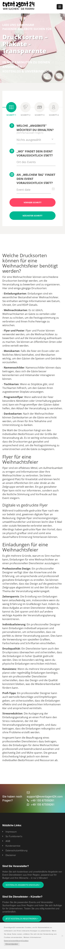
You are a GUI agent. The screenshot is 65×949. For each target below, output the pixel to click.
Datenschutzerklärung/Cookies (16, 940)
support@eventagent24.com (45, 796)
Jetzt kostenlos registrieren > (22, 918)
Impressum (11, 831)
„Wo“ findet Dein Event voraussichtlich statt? (35, 153)
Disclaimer (11, 855)
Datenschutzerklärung (16, 850)
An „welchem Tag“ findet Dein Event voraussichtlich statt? (36, 179)
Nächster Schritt (32, 215)
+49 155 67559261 (42, 800)
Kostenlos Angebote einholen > (23, 884)
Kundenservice (13, 845)
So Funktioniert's (14, 836)
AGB (8, 841)
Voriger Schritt (32, 202)
